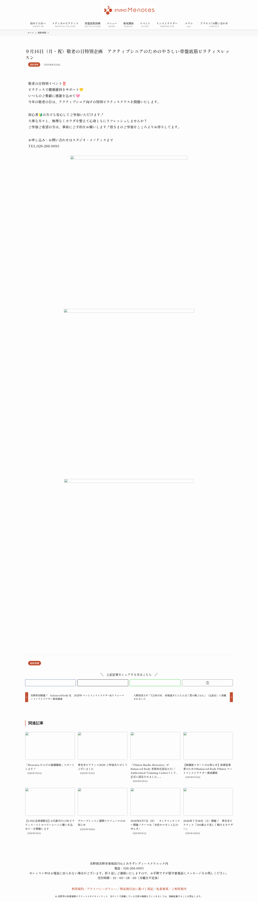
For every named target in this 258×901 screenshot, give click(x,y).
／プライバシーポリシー (100, 888)
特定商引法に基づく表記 (136, 888)
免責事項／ (163, 888)
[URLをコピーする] (207, 682)
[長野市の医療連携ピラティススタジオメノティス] (129, 10)
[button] (50, 682)
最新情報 (34, 64)
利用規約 (78, 888)
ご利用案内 (178, 888)
